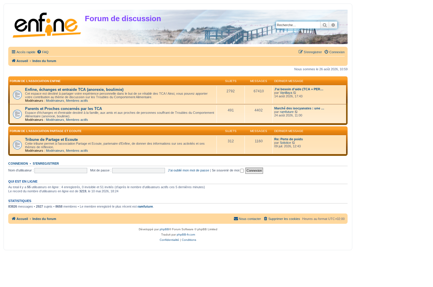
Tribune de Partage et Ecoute (51, 139)
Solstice (285, 142)
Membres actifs (77, 100)
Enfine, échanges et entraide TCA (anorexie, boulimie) (74, 89)
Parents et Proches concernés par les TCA (63, 108)
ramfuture (287, 112)
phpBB (164, 229)
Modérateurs (55, 100)
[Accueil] (47, 24)
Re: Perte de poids (288, 139)
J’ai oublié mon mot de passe (188, 170)
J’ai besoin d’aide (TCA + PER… (298, 89)
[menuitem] (43, 52)
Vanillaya (286, 92)
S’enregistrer (46, 163)
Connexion (18, 163)
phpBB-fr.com (186, 234)
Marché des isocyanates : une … (299, 108)
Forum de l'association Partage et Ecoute (46, 131)
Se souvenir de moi (226, 170)
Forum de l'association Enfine (35, 81)
